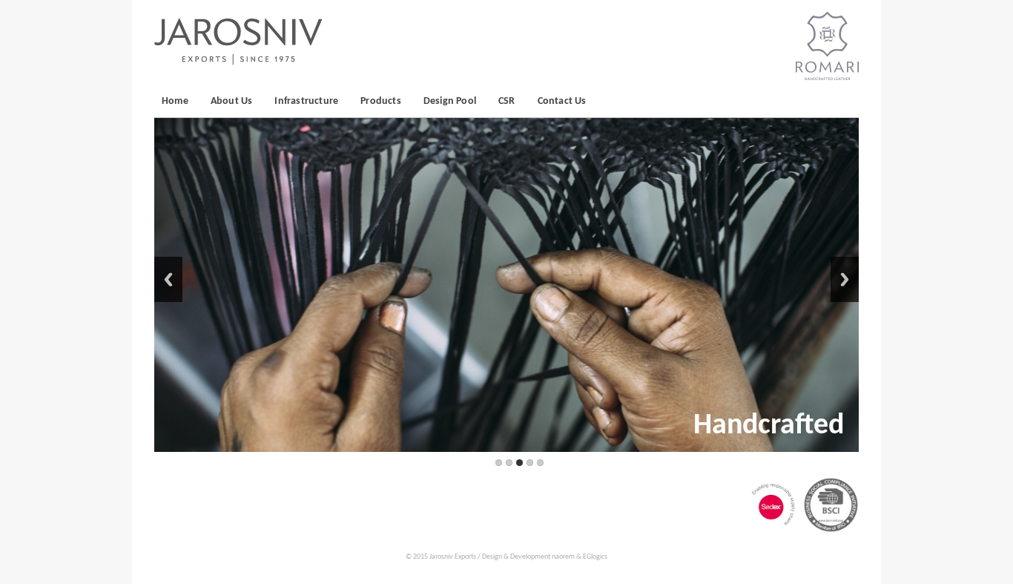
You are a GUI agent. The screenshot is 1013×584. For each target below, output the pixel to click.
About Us (232, 101)
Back (168, 279)
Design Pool (449, 101)
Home (175, 101)
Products (380, 101)
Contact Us (562, 101)
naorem (563, 557)
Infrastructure (306, 101)
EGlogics (595, 557)
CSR (506, 101)
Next (845, 279)
